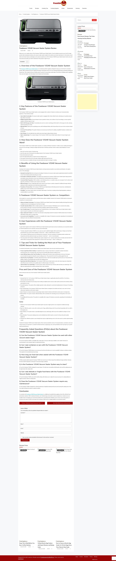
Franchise (84, 8)
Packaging (87, 54)
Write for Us (94, 559)
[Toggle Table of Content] (26, 62)
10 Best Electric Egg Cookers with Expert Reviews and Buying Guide (46, 545)
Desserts (80, 34)
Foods (30, 8)
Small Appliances (23, 46)
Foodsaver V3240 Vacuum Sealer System (29, 68)
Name (22, 424)
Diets (86, 65)
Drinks (63, 8)
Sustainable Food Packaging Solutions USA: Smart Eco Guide (90, 56)
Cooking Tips (45, 8)
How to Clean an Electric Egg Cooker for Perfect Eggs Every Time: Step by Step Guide (64, 545)
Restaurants (70, 8)
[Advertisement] (87, 101)
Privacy (91, 556)
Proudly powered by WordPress (47, 557)
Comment (23, 412)
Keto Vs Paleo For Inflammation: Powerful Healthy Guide (89, 67)
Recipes (37, 8)
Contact (81, 556)
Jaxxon (28, 50)
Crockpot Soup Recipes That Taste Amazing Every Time (90, 45)
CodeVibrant (21, 558)
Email (22, 428)
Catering (78, 8)
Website (22, 432)
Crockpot (87, 43)
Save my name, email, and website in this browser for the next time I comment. (38, 437)
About (77, 556)
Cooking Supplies (55, 8)
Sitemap (95, 556)
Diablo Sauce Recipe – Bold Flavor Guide (89, 77)
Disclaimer (86, 556)
